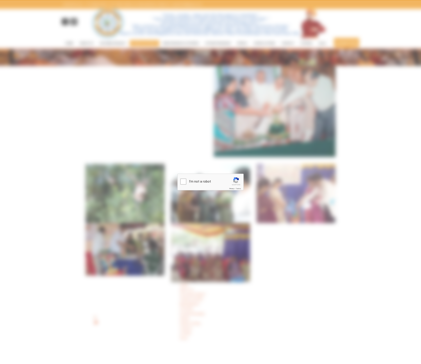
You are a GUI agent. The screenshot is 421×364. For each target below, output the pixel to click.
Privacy (231, 189)
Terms (238, 189)
